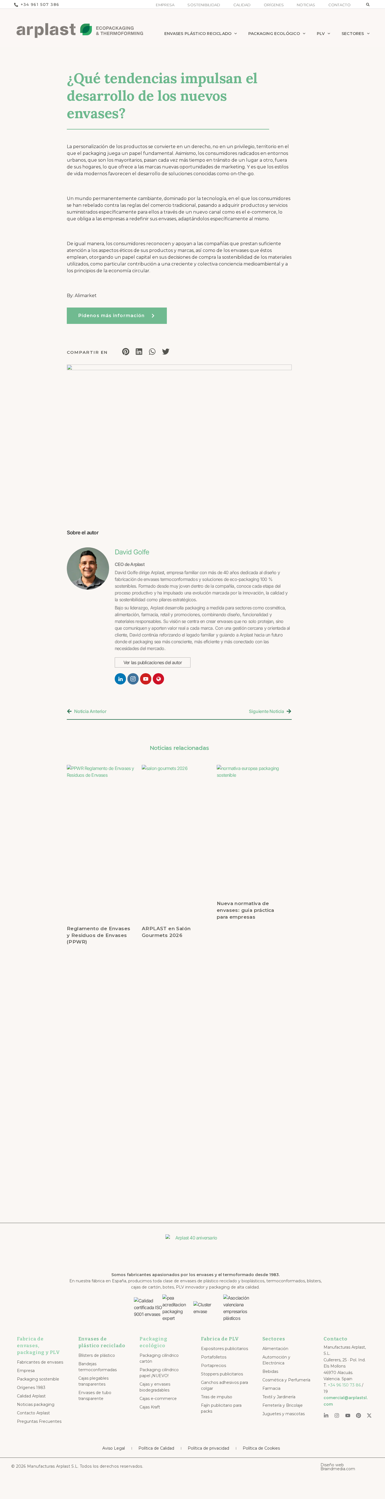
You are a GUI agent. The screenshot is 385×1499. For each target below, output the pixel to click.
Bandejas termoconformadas (97, 1366)
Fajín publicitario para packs (221, 1408)
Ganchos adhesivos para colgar (224, 1385)
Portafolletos (213, 1357)
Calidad (242, 5)
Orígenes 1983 (31, 1387)
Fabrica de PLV (220, 1339)
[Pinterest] (358, 1415)
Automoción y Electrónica (276, 1360)
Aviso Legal (113, 1448)
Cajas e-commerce (158, 1398)
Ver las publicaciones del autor (152, 662)
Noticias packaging (35, 1404)
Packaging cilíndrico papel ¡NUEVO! (159, 1372)
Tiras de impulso (216, 1396)
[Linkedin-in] (326, 1415)
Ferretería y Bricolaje (282, 1405)
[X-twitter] (369, 1415)
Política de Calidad (156, 1448)
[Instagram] (336, 1415)
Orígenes (274, 5)
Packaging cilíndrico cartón (159, 1358)
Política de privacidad (208, 1448)
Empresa (165, 5)
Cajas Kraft (150, 1407)
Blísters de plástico (96, 1355)
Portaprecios (213, 1365)
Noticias (306, 5)
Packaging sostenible (38, 1379)
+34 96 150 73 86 (344, 1385)
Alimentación (275, 1348)
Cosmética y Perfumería (286, 1379)
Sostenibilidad (203, 5)
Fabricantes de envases (40, 1362)
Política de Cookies (261, 1448)
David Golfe (132, 552)
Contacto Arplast (33, 1412)
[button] (368, 4)
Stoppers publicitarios (222, 1374)
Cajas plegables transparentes (93, 1381)
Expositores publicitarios (224, 1348)
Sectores (353, 33)
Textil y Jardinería (278, 1396)
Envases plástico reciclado (197, 33)
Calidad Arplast (31, 1396)
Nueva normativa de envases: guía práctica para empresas (245, 910)
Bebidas (270, 1371)
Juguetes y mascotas (283, 1413)
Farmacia (271, 1388)
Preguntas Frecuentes (39, 1421)
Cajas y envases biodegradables (155, 1387)
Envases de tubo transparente (94, 1395)
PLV (321, 33)
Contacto (339, 5)
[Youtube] (347, 1415)
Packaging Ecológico (274, 33)
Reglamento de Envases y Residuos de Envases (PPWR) (98, 935)
